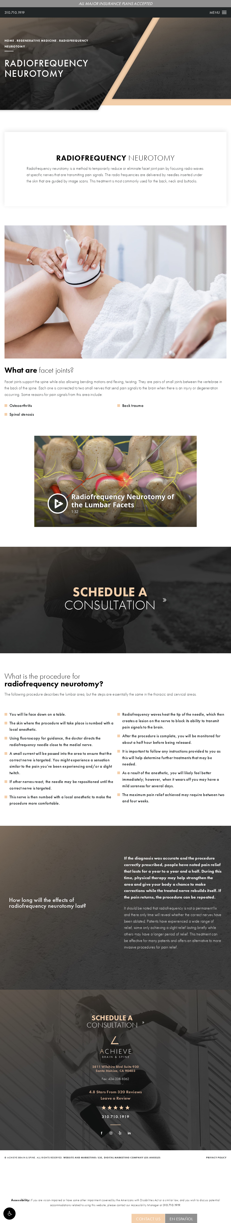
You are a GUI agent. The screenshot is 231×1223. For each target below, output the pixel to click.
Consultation (110, 598)
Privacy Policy (216, 1157)
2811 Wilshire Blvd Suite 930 (115, 1069)
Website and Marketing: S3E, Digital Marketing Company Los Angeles (112, 1157)
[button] (9, 1213)
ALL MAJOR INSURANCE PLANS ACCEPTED (115, 3)
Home (9, 41)
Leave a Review (116, 1098)
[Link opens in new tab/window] (101, 1133)
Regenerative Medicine (37, 41)
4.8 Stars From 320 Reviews (115, 1091)
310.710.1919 (15, 12)
